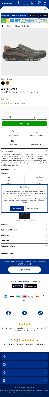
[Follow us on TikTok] (40, 313)
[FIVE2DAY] (24, 20)
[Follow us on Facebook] (8, 313)
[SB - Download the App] (24, 17)
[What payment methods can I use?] (24, 298)
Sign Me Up (24, 269)
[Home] (2, 26)
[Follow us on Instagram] (24, 313)
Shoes (17, 26)
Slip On (26, 26)
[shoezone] (6, 3)
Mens (9, 26)
